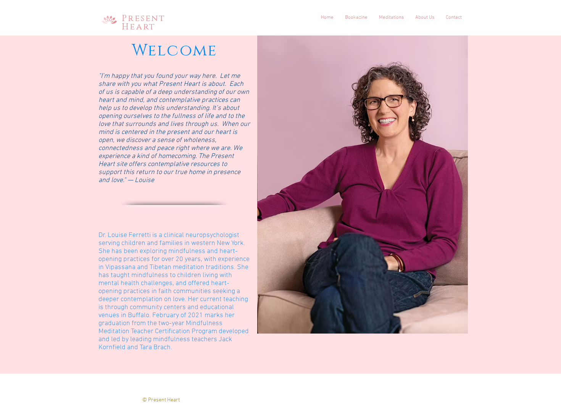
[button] (391, 17)
